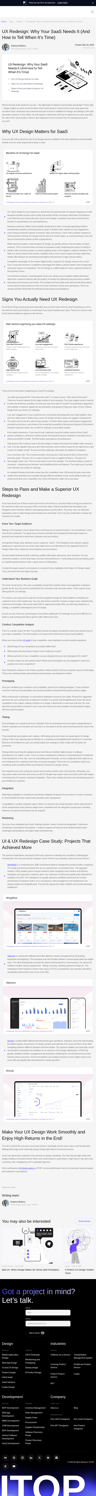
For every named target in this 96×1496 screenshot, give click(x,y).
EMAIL (28, 1319)
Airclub (10, 1041)
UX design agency (27, 1168)
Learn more (62, 3)
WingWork (11, 865)
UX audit (26, 640)
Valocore (11, 956)
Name (28, 1308)
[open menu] (92, 11)
